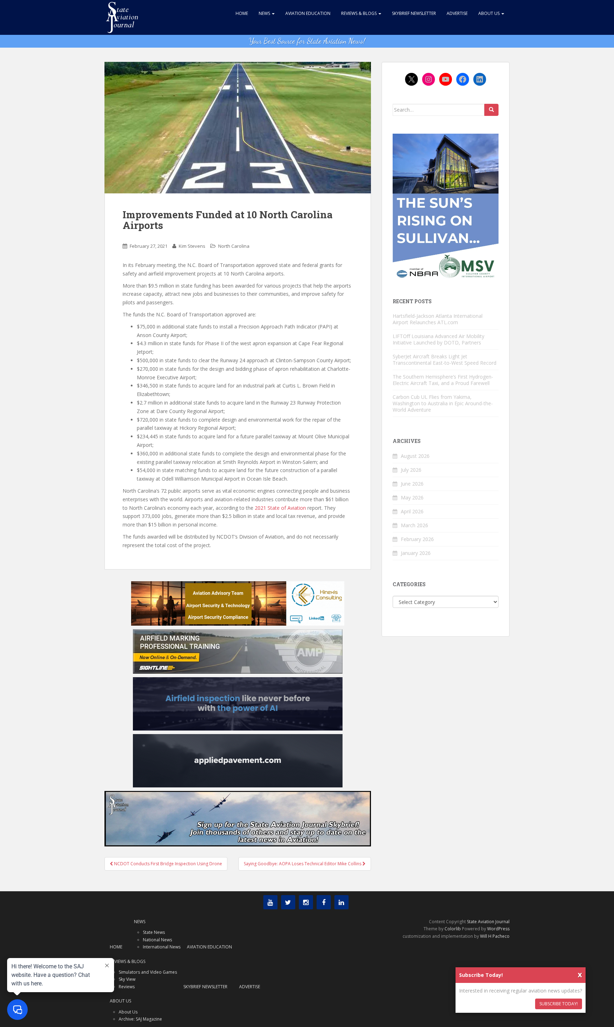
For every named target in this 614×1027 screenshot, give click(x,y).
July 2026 (411, 469)
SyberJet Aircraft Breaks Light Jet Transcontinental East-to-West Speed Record (444, 359)
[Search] (491, 110)
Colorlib (453, 929)
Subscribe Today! (558, 1004)
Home (242, 13)
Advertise (457, 13)
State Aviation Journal (488, 922)
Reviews (127, 987)
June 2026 (412, 483)
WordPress (498, 929)
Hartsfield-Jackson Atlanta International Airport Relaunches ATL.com (438, 319)
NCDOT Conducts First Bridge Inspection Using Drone (167, 864)
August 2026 (415, 456)
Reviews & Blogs (359, 13)
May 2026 (412, 497)
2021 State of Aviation (280, 507)
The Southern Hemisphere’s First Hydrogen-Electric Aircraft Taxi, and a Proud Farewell (443, 379)
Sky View (127, 979)
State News (154, 932)
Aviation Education (307, 13)
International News (162, 947)
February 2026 (417, 539)
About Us (489, 13)
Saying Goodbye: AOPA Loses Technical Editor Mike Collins (303, 864)
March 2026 (414, 525)
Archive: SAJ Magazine (140, 1019)
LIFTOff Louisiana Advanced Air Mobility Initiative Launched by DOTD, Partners (438, 339)
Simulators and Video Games (148, 972)
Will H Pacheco (495, 936)
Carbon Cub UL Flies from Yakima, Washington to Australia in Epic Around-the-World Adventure (443, 403)
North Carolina (233, 246)
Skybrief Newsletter (414, 13)
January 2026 (416, 553)
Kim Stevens (192, 246)
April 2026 (412, 511)
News (265, 13)
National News (157, 940)
